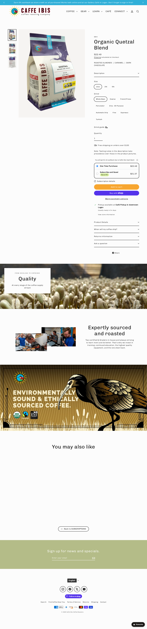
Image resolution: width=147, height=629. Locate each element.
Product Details (101, 222)
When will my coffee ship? (105, 229)
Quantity (98, 133)
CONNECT (120, 11)
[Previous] (4, 2)
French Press (125, 99)
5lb (113, 87)
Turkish (99, 119)
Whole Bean (100, 99)
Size (96, 81)
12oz (98, 87)
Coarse (113, 99)
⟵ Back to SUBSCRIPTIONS (73, 529)
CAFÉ (108, 11)
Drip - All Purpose (116, 106)
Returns (86, 602)
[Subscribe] (93, 558)
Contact (103, 602)
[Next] (143, 2)
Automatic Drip (102, 113)
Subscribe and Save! (109, 172)
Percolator (100, 106)
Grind (96, 94)
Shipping (97, 57)
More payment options (116, 199)
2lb (106, 87)
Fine (114, 113)
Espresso (124, 113)
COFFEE (70, 11)
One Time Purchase (109, 166)
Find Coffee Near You (57, 602)
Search (43, 602)
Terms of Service (74, 602)
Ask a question (100, 243)
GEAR (84, 11)
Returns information (103, 236)
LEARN (96, 11)
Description (99, 73)
